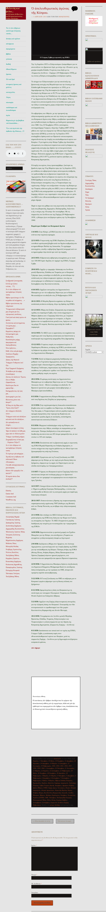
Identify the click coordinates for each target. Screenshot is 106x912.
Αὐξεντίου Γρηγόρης (54, 783)
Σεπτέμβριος (46, 802)
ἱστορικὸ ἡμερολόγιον (47, 790)
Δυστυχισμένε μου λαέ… (14, 397)
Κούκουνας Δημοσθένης (14, 564)
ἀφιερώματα (10, 49)
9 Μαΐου (44, 780)
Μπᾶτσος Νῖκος (11, 543)
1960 (43, 768)
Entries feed (10, 494)
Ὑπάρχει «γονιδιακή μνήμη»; (15, 437)
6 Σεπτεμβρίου (55, 778)
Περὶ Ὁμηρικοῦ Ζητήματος (15, 368)
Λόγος (8, 97)
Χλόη (87, 207)
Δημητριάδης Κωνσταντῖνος (15, 529)
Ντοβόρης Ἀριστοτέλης (14, 549)
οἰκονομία (9, 102)
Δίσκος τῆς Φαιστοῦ (12, 360)
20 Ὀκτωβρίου (59, 768)
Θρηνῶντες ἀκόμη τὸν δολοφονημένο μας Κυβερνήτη (13, 334)
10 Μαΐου (51, 761)
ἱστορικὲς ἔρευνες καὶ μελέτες (13, 85)
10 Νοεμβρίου (59, 761)
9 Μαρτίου (51, 780)
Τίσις (87, 195)
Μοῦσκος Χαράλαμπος (53, 795)
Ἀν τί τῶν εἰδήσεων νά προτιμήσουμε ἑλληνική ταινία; (13, 292)
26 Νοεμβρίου (42, 773)
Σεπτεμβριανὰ (37, 802)
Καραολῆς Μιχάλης (61, 790)
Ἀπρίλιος (44, 783)
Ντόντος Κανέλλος (12, 552)
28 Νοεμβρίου (51, 773)
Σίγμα (87, 192)
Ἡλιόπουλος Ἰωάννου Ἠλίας (15, 532)
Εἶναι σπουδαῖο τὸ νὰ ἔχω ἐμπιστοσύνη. (43, 821)
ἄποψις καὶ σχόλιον (13, 39)
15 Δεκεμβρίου (62, 763)
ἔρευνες (8, 74)
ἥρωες (55, 788)
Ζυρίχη (50, 788)
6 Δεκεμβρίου (46, 778)
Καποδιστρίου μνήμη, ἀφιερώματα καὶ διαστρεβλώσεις (13, 342)
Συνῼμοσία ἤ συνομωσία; (14, 281)
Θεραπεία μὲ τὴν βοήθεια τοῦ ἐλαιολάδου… (15, 122)
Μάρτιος (42, 795)
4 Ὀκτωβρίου (61, 776)
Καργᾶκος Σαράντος (12, 558)
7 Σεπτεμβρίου (64, 778)
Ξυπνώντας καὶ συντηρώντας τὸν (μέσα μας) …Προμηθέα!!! (15, 325)
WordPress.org (11, 500)
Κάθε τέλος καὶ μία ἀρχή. (14, 351)
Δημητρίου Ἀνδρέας (68, 785)
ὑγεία (8, 115)
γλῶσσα (9, 59)
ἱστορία (67, 788)
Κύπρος (41, 793)
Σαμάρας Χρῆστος (61, 800)
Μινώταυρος (64, 16)
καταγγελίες (10, 92)
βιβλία (8, 54)
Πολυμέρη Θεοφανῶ (12, 570)
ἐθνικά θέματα (11, 69)
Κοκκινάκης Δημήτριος (13, 561)
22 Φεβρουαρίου (65, 771)
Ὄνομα (34, 875)
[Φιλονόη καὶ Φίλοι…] (16, 20)
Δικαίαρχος (89, 189)
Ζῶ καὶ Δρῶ (10, 79)
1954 (57, 766)
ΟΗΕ (46, 797)
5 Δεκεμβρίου (70, 776)
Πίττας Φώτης (51, 800)
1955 (61, 766)
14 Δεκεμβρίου (44, 763)
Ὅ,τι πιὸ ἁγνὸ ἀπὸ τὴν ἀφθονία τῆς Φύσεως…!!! (15, 129)
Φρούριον (88, 204)
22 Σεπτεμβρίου (54, 771)
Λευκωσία (64, 793)
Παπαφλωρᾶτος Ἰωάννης (14, 567)
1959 (38, 768)
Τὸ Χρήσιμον (89, 198)
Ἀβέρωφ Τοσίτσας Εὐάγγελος (63, 780)
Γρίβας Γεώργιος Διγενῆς (46, 785)
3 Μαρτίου (45, 776)
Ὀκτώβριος (52, 797)
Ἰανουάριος (61, 788)
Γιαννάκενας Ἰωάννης (13, 520)
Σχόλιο (34, 845)
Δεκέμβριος (58, 785)
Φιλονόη (88, 201)
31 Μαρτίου (52, 776)
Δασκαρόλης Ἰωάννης (13, 523)
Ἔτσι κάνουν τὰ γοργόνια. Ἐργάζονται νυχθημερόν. (66, 821)
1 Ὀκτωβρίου (43, 761)
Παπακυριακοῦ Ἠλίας (39, 800)
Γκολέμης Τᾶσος (90, 180)
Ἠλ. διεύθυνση (36, 883)
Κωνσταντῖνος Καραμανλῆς (52, 793)
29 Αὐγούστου (61, 773)
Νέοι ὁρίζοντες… (11, 348)
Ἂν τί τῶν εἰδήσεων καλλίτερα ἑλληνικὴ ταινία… (13, 31)
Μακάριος (36, 795)
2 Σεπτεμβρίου (49, 768)
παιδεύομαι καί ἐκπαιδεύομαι (11, 109)
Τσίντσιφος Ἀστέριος (13, 573)
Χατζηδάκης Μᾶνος (12, 555)
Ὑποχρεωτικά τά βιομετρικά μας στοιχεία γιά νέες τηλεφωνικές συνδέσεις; (15, 311)
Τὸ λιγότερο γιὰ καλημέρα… (15, 454)
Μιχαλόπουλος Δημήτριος (14, 540)
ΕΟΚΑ (45, 788)
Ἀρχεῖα (87, 350)
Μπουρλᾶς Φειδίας (12, 546)
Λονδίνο (70, 793)
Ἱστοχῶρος (34, 892)
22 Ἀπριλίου (45, 771)
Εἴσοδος (8, 491)
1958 (34, 768)
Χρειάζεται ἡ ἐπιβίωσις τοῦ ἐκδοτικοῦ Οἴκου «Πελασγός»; (15, 459)
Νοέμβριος (63, 795)
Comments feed (11, 497)
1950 (53, 766)
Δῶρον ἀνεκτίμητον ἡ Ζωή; (15, 428)
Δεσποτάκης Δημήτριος (13, 526)
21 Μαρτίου (36, 771)
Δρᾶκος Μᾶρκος (38, 788)
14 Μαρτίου (53, 763)
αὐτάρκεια (10, 44)
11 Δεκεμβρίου (69, 761)
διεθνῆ (8, 64)
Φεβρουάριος (37, 805)
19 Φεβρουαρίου (46, 766)
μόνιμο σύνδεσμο (55, 805)
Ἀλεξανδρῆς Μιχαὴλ (12, 517)
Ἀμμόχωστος (37, 783)
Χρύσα (87, 210)
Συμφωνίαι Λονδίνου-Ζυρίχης (60, 802)
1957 (70, 766)
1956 (66, 766)
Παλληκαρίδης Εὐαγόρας (64, 797)
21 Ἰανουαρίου (69, 768)
